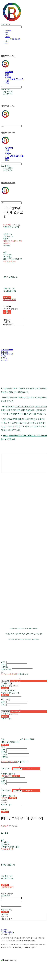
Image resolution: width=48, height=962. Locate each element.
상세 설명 (4, 352)
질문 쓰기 (5, 745)
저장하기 (5, 688)
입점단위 (8, 30)
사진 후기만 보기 (10, 690)
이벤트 (7, 37)
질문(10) (4, 358)
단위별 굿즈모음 (15, 39)
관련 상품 (4, 360)
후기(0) (3, 356)
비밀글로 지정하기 (8, 774)
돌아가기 (5, 798)
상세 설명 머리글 (7, 349)
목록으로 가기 (6, 776)
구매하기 (5, 811)
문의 (6, 43)
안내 (6, 41)
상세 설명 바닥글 (7, 354)
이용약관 (4, 930)
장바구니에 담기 (7, 887)
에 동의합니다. (15, 674)
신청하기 (5, 912)
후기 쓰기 (5, 695)
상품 (6, 32)
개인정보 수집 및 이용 (9, 674)
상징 (6, 35)
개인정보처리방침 (7, 932)
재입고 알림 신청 (9, 261)
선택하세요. (7, 255)
